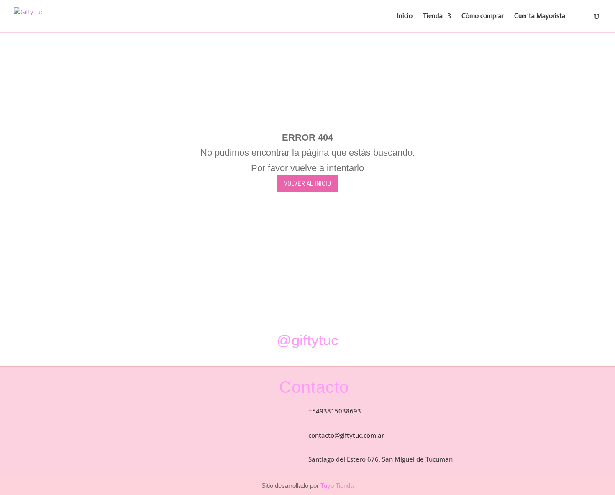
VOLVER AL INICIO (307, 183)
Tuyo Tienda (336, 485)
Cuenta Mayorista (539, 16)
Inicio (405, 16)
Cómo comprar (482, 16)
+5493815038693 (334, 411)
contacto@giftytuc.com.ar (346, 435)
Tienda (433, 16)
